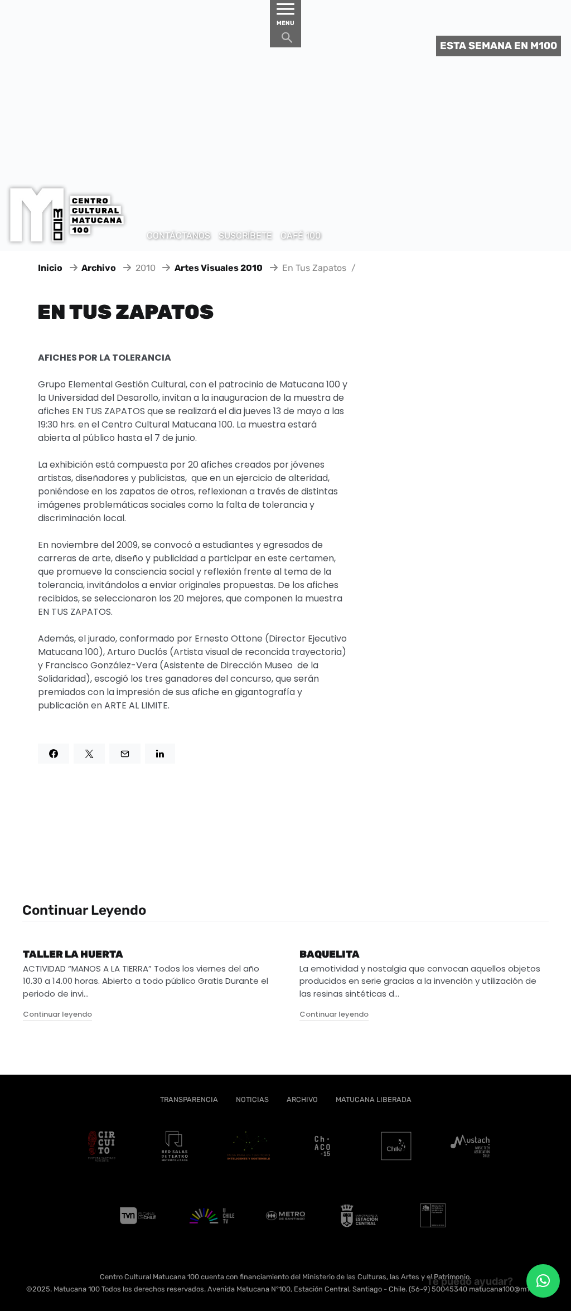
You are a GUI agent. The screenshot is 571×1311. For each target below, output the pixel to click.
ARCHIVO (302, 1099)
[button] (543, 1281)
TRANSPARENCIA (189, 1099)
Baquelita (329, 954)
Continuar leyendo (57, 1014)
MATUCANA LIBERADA (374, 1099)
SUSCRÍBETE (245, 235)
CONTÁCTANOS (178, 235)
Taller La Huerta (73, 954)
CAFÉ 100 (300, 235)
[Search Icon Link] (287, 40)
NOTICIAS (252, 1099)
